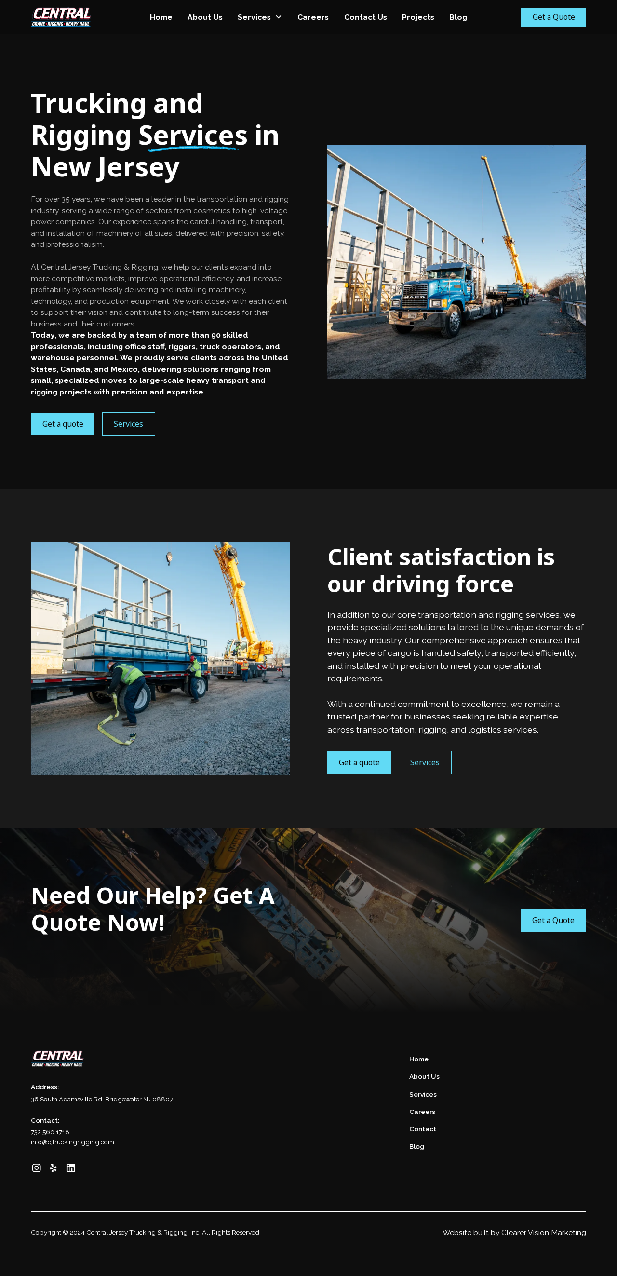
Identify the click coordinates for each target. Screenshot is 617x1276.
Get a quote (62, 424)
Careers (313, 17)
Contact (422, 1129)
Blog (458, 17)
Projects (418, 17)
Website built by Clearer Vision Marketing (514, 1232)
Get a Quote (554, 17)
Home (161, 17)
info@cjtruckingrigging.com (72, 1142)
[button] (260, 17)
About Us (205, 17)
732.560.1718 (50, 1132)
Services (254, 17)
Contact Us (365, 17)
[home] (69, 17)
